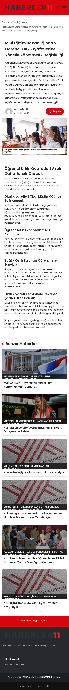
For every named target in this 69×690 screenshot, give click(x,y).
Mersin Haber (26, 686)
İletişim (19, 664)
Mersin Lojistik (42, 686)
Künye (8, 664)
